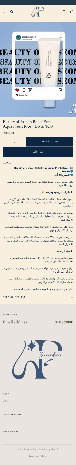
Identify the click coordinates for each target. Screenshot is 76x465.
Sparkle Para (31, 449)
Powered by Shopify (49, 449)
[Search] (12, 12)
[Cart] (72, 12)
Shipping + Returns (14, 297)
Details (7, 162)
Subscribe (64, 322)
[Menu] (4, 12)
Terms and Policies (38, 456)
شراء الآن (38, 152)
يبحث (5, 401)
